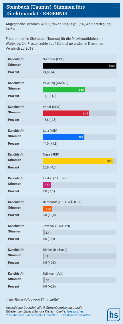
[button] (50, 315)
